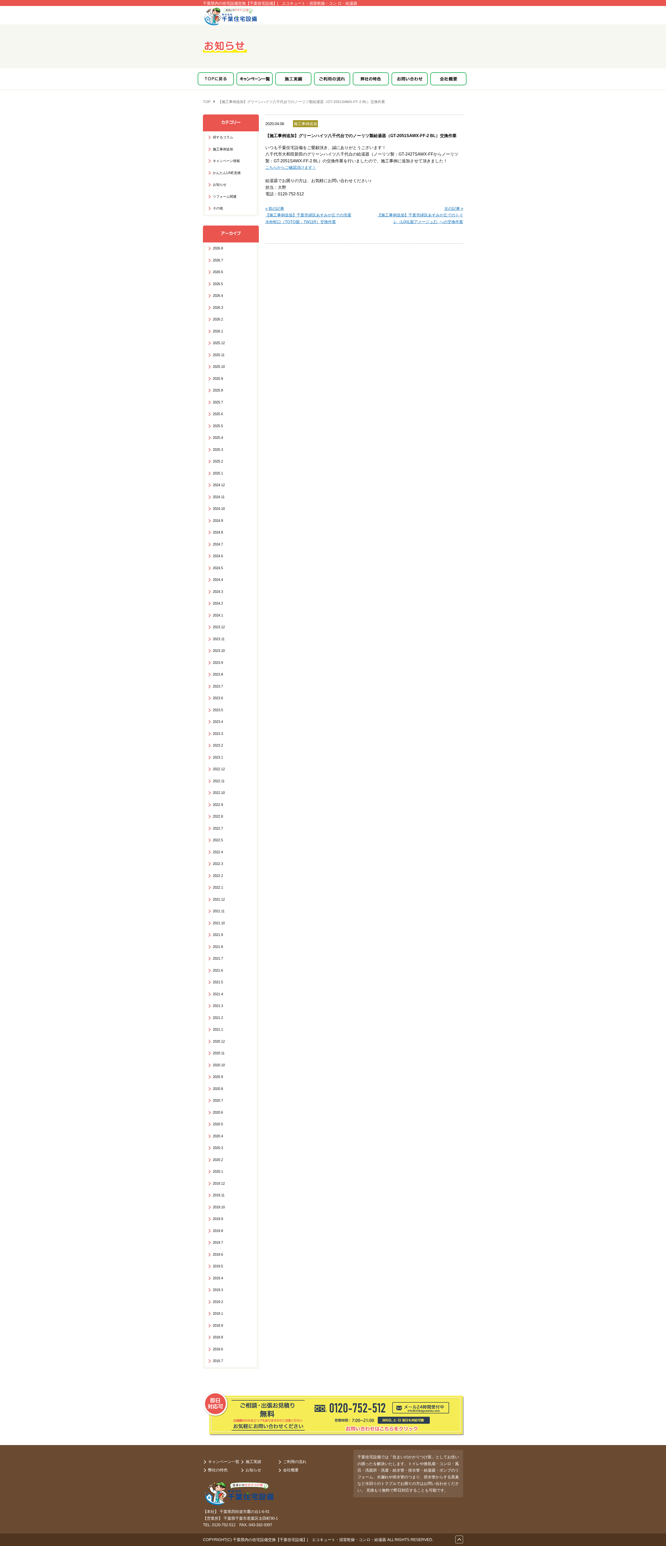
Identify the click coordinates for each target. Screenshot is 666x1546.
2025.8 (218, 390)
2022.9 (218, 805)
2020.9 (218, 1077)
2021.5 (218, 982)
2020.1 (218, 1171)
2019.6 (218, 1254)
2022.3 (218, 864)
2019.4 (218, 1278)
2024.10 (219, 509)
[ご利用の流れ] (332, 78)
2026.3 (218, 308)
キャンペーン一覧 (223, 1461)
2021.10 (219, 923)
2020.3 (218, 1148)
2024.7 (218, 544)
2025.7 (218, 402)
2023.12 (219, 627)
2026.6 (218, 272)
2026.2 (218, 319)
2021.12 (219, 899)
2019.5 (218, 1266)
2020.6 (218, 1112)
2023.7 (218, 686)
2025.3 (218, 450)
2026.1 (218, 331)
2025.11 (219, 355)
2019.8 (218, 1231)
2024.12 (219, 485)
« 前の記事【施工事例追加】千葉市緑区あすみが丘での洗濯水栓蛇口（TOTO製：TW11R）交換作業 (308, 215)
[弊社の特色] (371, 78)
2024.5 (218, 568)
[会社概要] (448, 78)
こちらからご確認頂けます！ (290, 167)
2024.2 (218, 603)
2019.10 (219, 1207)
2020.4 (218, 1136)
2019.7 (218, 1243)
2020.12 (219, 1041)
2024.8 (218, 532)
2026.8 (218, 248)
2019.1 (218, 1314)
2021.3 (218, 1006)
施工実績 (253, 1461)
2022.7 (218, 828)
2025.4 (218, 438)
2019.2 (218, 1302)
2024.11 (219, 497)
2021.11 (219, 911)
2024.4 (218, 580)
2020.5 (218, 1124)
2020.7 (218, 1100)
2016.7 (218, 1361)
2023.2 (218, 745)
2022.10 (219, 793)
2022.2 (218, 876)
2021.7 (218, 958)
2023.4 (218, 722)
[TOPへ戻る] (216, 78)
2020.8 (218, 1089)
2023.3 (218, 734)
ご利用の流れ (294, 1461)
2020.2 (218, 1160)
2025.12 (219, 343)
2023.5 (218, 710)
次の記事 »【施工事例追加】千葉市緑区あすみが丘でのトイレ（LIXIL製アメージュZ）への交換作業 (420, 215)
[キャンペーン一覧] (254, 78)
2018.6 (218, 1349)
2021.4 (218, 994)
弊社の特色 (218, 1470)
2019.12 (219, 1183)
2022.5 (218, 840)
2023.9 (218, 663)
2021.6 (218, 970)
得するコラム (223, 137)
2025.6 (218, 414)
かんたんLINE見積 (227, 173)
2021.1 (218, 1029)
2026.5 (218, 284)
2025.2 (218, 461)
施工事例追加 (223, 149)
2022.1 (218, 887)
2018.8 (218, 1337)
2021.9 (218, 935)
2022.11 (219, 781)
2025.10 (219, 367)
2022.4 (218, 852)
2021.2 (218, 1018)
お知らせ (219, 185)
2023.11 (219, 639)
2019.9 (218, 1219)
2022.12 (219, 769)
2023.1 (218, 757)
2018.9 (218, 1325)
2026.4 (218, 296)
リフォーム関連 (224, 196)
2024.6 (218, 556)
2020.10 (219, 1065)
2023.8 (218, 674)
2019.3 (218, 1290)
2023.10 (219, 651)
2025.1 (218, 473)
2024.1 (218, 615)
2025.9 (218, 379)
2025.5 (218, 426)
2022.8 (218, 816)
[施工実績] (293, 78)
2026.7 (218, 260)
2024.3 (218, 592)
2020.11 (219, 1053)
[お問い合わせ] (410, 78)
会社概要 (291, 1470)
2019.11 (219, 1195)
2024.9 (218, 521)
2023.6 (218, 698)
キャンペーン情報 (226, 161)
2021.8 (218, 947)
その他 (218, 208)
